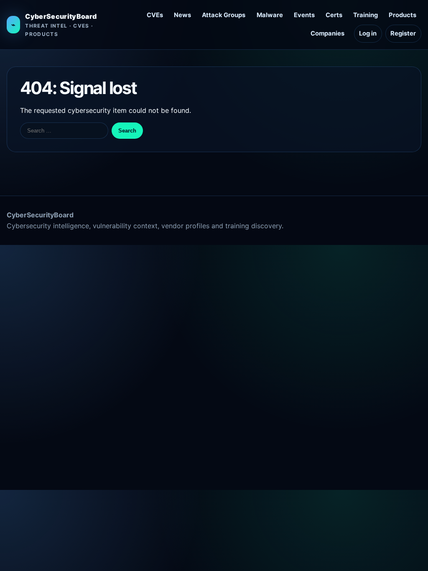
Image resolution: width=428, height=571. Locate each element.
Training (365, 15)
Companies (327, 33)
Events (304, 15)
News (182, 15)
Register (403, 33)
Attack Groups (223, 15)
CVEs (155, 15)
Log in (368, 33)
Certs (334, 15)
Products (402, 15)
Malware (270, 15)
